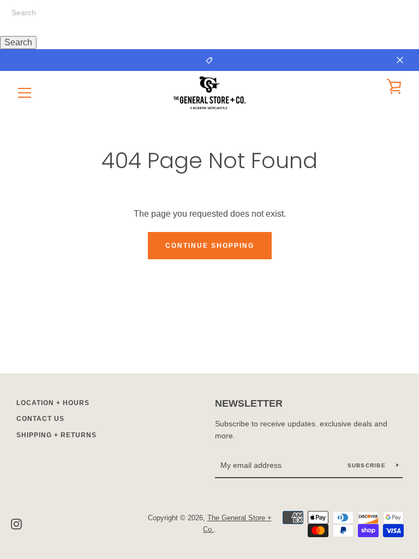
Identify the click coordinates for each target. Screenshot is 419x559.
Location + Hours (52, 403)
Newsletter (249, 403)
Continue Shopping (209, 245)
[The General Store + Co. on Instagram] (16, 523)
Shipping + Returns (56, 435)
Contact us (40, 419)
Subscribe (368, 465)
